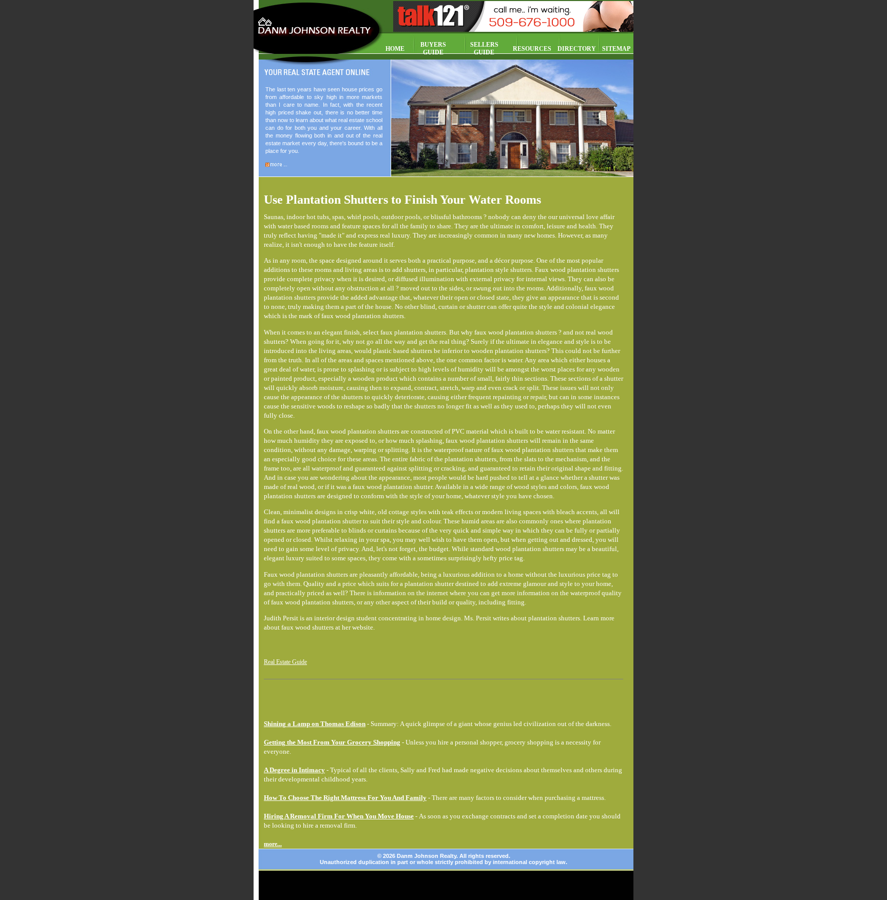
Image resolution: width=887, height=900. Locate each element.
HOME (394, 48)
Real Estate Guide (285, 662)
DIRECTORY (576, 48)
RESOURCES (532, 48)
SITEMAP (616, 48)
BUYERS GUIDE (433, 48)
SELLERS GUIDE (484, 48)
